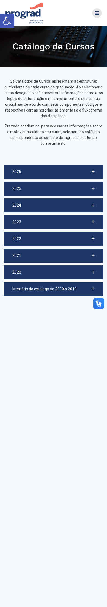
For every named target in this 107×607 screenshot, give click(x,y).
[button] (53, 172)
